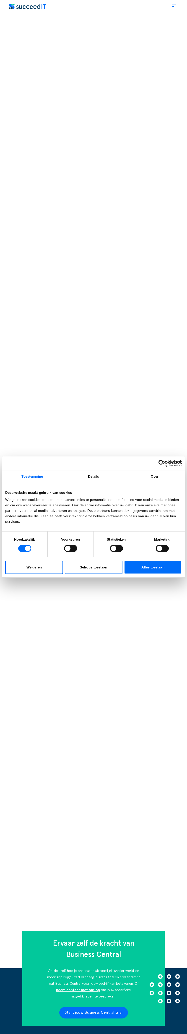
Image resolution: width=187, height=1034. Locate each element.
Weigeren (34, 567)
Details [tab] (93, 476)
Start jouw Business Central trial (93, 1012)
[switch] (70, 548)
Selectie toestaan (93, 567)
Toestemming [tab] (32, 476)
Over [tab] (154, 476)
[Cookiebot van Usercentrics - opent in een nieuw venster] (162, 463)
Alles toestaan (152, 567)
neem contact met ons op (78, 990)
